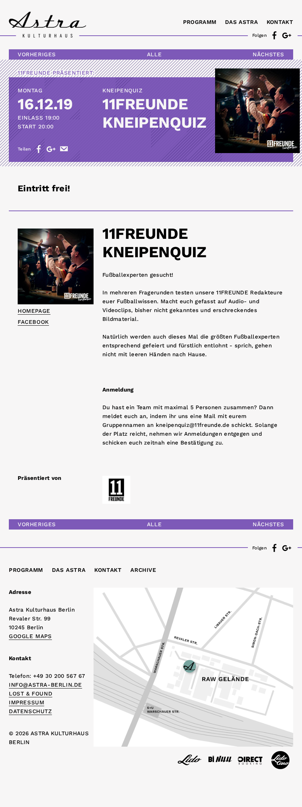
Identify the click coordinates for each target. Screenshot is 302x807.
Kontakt (280, 22)
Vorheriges (37, 54)
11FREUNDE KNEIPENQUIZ (154, 113)
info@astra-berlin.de (45, 685)
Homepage (34, 311)
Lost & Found (30, 693)
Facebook (33, 322)
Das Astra (241, 22)
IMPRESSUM (26, 702)
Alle (154, 54)
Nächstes (268, 54)
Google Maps (30, 636)
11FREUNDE (34, 73)
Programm (199, 22)
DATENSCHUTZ (30, 711)
